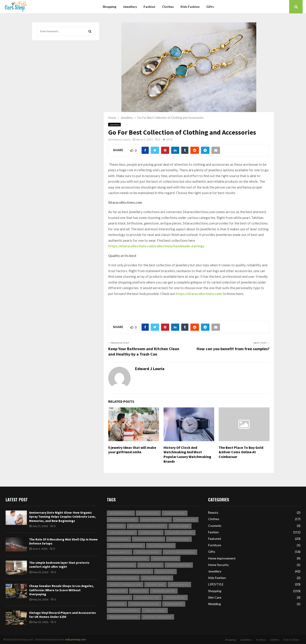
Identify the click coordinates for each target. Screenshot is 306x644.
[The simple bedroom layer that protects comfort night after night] (16, 568)
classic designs (151, 532)
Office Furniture (179, 565)
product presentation (125, 584)
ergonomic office (161, 545)
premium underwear (156, 578)
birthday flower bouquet (147, 526)
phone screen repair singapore (130, 571)
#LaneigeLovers (175, 513)
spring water (173, 604)
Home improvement (222, 558)
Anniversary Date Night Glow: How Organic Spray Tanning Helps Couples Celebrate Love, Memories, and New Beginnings (62, 517)
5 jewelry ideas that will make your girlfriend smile (132, 449)
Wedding (214, 604)
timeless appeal (154, 610)
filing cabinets (119, 552)
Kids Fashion (190, 6)
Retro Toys (117, 591)
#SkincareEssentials (155, 519)
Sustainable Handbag (124, 610)
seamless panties (164, 591)
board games (180, 526)
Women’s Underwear (157, 617)
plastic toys (165, 571)
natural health (150, 565)
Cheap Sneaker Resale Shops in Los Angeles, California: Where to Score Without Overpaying (61, 590)
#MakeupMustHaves (123, 519)
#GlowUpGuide (148, 513)
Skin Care (214, 597)
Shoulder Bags (119, 597)
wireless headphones (124, 617)
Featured (214, 538)
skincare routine (147, 597)
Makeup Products (165, 558)
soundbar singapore (144, 604)
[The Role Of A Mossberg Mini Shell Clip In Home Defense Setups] (16, 544)
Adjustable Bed (186, 519)
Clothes (168, 6)
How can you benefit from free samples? (233, 348)
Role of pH (139, 591)
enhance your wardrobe (126, 545)
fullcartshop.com (76, 639)
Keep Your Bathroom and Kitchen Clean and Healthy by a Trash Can (143, 351)
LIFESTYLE (216, 584)
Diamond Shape (179, 539)
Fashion (149, 6)
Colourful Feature (180, 532)
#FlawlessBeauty (121, 513)
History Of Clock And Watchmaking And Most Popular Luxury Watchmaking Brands (187, 454)
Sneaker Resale (175, 597)
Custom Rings (119, 539)
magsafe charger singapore (128, 558)
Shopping (109, 6)
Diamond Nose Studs (148, 539)
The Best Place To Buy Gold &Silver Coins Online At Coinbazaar (241, 452)
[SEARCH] (90, 31)
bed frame (116, 526)
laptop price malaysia (180, 552)
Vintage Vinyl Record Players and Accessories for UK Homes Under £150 (62, 615)
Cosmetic (215, 525)
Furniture (214, 545)
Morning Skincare (122, 565)
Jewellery (130, 6)
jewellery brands (147, 552)
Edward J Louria (121, 139)
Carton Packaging (122, 532)
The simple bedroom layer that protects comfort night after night (59, 565)
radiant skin (155, 584)
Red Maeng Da (179, 584)
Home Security (218, 565)
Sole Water (117, 604)
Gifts (210, 6)
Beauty (213, 512)
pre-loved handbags (123, 578)
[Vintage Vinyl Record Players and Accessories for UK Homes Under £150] (16, 618)
